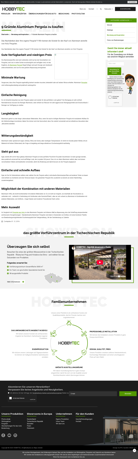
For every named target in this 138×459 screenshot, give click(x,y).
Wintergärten (19, 14)
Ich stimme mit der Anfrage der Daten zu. (39, 393)
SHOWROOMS (125, 9)
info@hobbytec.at (27, 448)
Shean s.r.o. (133, 448)
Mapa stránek (38, 448)
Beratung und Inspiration (20, 34)
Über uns (83, 9)
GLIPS (120, 448)
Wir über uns (60, 424)
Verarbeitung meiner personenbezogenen (47, 393)
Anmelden (128, 394)
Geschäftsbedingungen (84, 419)
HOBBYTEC (17, 448)
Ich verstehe (132, 2)
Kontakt (91, 9)
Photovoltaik (78, 14)
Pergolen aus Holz (18, 212)
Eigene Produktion (62, 419)
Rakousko (108, 9)
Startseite (5, 34)
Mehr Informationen (13, 282)
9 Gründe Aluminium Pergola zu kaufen (44, 34)
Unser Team (60, 421)
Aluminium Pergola (16, 65)
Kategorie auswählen (120, 20)
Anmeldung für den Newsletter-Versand (114, 71)
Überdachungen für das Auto (42, 14)
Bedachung (64, 14)
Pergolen (5, 14)
